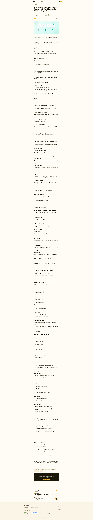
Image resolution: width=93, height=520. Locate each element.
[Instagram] (29, 510)
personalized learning (47, 469)
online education (42, 469)
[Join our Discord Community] (25, 510)
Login (57, 1)
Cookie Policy (60, 510)
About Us (48, 512)
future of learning (37, 469)
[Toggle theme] (55, 1)
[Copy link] (58, 18)
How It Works (41, 1)
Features (45, 1)
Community (48, 513)
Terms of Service (60, 506)
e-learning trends (53, 469)
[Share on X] (55, 18)
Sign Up (60, 1)
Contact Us (59, 512)
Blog (49, 1)
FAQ (47, 510)
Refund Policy (60, 509)
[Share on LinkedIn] (56, 18)
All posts (36, 4)
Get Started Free (46, 479)
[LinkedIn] (27, 510)
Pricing (47, 1)
